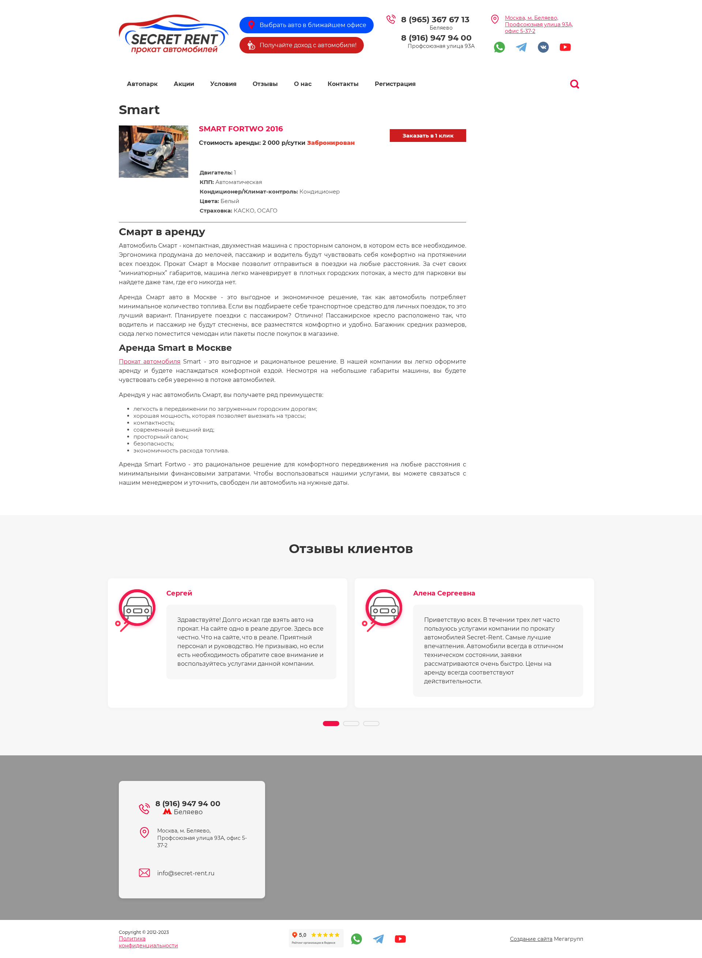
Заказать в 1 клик (428, 135)
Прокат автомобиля (150, 361)
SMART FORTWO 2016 (241, 128)
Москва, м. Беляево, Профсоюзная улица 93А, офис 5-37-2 (539, 24)
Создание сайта (531, 939)
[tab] (331, 723)
